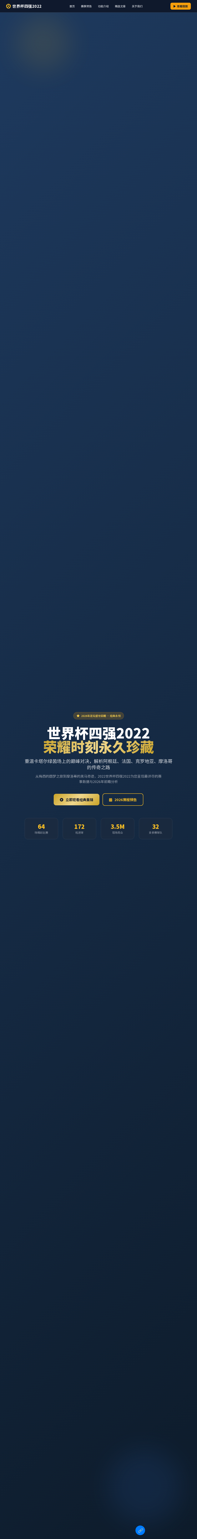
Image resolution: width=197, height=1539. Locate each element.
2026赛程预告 (125, 799)
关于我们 (137, 6)
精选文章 (120, 6)
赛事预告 (86, 6)
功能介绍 (103, 6)
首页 (72, 6)
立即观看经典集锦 (79, 799)
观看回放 (182, 6)
